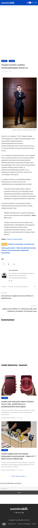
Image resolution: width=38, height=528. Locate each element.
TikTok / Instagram (23, 524)
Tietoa (34, 524)
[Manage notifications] (3, 524)
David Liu (4, 286)
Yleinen (12, 61)
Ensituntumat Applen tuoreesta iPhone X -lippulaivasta (17, 297)
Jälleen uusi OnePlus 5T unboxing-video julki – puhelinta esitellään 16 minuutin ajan (19, 310)
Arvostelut (12, 524)
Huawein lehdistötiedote (14, 239)
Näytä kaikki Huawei (18, 476)
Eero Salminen (13, 270)
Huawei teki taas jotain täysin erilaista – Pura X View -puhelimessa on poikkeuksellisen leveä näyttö (18, 404)
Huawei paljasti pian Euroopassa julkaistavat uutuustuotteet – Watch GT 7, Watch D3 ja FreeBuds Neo (18, 456)
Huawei (4, 61)
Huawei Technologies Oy (21, 286)
